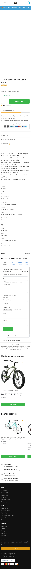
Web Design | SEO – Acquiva (9, 557)
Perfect (27, 271)
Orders (3, 520)
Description (4, 135)
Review (5, 279)
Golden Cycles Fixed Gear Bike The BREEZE (11, 440)
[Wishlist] (22, 362)
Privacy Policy (5, 493)
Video (7, 297)
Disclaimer (4, 502)
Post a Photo (26, 263)
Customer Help (5, 511)
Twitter (3, 528)
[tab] (15, 135)
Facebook (4, 526)
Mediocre (23, 271)
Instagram (4, 531)
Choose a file (6, 307)
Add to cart (19, 101)
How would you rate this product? (13, 269)
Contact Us (4, 513)
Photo (4, 297)
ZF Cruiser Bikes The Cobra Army (11, 395)
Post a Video (20, 263)
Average (24, 271)
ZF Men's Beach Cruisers (13, 348)
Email (5, 320)
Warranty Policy (5, 499)
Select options (13, 456)
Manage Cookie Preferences (8, 560)
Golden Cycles (21, 437)
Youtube (3, 535)
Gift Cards (4, 517)
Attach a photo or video (9, 295)
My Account (4, 508)
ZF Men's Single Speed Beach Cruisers (11, 393)
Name (5, 313)
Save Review (8, 329)
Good (26, 271)
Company (4, 490)
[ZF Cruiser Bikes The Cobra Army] (13, 374)
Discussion (5, 144)
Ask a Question (13, 263)
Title (7, 271)
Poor (22, 271)
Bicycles (22, 346)
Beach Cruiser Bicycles (13, 346)
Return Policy (5, 495)
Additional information (8, 139)
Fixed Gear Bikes (11, 437)
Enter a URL (9, 300)
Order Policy (4, 497)
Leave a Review (5, 263)
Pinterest (4, 533)
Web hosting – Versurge (8, 555)
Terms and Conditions (7, 515)
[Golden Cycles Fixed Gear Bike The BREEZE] (13, 427)
